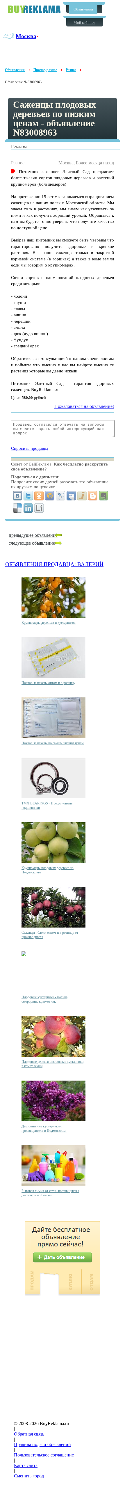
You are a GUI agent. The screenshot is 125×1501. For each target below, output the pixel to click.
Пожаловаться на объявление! (84, 406)
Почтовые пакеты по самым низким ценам (53, 743)
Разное (71, 70)
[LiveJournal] (60, 496)
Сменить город (29, 1475)
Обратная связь (29, 1433)
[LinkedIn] (28, 508)
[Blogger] (93, 496)
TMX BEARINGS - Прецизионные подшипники (47, 805)
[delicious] (17, 508)
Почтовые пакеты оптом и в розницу (48, 683)
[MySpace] (71, 496)
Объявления (83, 9)
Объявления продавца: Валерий (54, 564)
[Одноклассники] (39, 496)
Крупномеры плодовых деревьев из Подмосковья (48, 870)
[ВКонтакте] (17, 496)
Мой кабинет (84, 22)
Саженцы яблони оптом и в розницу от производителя (50, 934)
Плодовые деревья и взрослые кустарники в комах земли (52, 1064)
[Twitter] (28, 496)
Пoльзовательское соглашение (44, 1454)
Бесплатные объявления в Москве (34, 9)
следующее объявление (32, 543)
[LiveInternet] (39, 508)
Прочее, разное (45, 70)
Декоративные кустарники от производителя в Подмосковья (44, 1128)
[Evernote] (103, 496)
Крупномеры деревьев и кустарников (49, 623)
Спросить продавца (29, 448)
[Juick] (82, 496)
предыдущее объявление (33, 535)
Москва (26, 36)
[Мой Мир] (49, 496)
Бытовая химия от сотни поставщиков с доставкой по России (50, 1193)
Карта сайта (26, 1465)
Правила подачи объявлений (42, 1444)
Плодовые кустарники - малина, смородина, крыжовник (45, 999)
